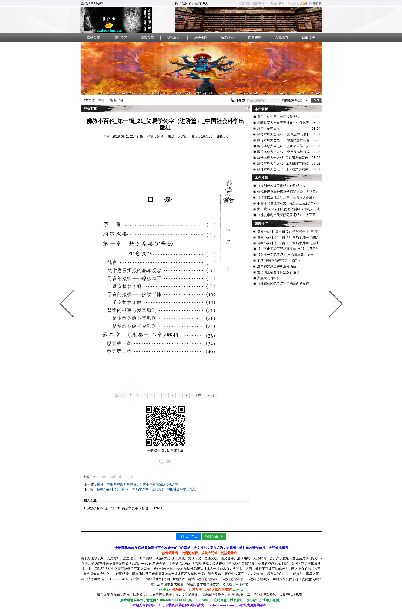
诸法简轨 (174, 38)
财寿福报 (308, 38)
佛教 (95, 476)
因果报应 (254, 38)
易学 (121, 476)
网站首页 (93, 38)
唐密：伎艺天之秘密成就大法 (278, 117)
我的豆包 (293, 3)
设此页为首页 (188, 536)
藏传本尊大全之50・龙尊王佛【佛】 (283, 134)
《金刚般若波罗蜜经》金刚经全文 (281, 186)
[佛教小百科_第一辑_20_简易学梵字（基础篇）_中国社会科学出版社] (334, 304)
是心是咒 (120, 38)
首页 (101, 100)
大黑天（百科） (268, 278)
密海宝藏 (147, 38)
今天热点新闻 (276, 3)
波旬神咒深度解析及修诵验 (276, 266)
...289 (197, 395)
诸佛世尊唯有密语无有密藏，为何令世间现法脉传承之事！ (139, 484)
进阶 (130, 476)
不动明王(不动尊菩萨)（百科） (279, 260)
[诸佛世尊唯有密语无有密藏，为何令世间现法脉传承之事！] (67, 304)
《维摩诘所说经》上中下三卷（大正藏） (286, 197)
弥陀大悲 (227, 38)
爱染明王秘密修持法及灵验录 (278, 272)
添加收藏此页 (214, 536)
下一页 (211, 395)
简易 (113, 476)
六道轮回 (281, 38)
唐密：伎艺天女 (268, 128)
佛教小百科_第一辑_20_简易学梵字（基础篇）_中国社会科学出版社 (146, 489)
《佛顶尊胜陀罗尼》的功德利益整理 (283, 284)
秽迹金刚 (201, 38)
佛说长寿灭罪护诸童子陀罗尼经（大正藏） (288, 191)
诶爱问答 (244, 3)
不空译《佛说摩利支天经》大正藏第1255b (287, 203)
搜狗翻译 (258, 3)
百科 (104, 476)
